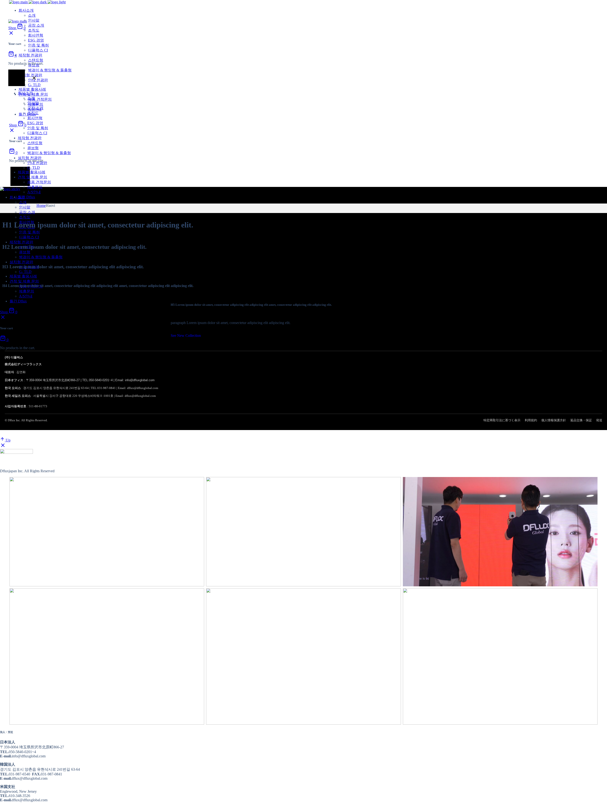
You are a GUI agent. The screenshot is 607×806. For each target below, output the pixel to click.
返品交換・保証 (581, 420)
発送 (599, 420)
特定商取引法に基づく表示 (501, 420)
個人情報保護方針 (553, 420)
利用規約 (531, 420)
